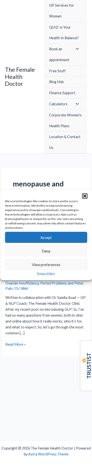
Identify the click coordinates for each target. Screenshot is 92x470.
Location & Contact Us (64, 142)
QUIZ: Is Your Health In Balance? (64, 32)
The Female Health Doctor (20, 76)
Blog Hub (56, 82)
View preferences (46, 264)
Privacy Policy (46, 273)
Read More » (15, 344)
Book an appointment (59, 54)
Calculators (58, 104)
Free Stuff (57, 71)
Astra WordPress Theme (48, 454)
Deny (46, 251)
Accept (46, 237)
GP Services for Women (61, 10)
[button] (84, 196)
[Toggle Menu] (76, 49)
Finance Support (62, 93)
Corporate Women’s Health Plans (65, 120)
